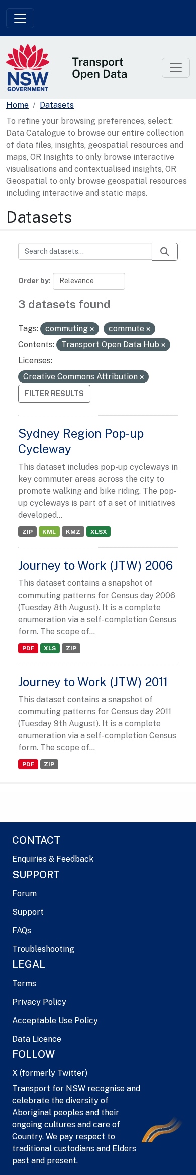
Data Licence (36, 1039)
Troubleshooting (43, 949)
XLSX (98, 531)
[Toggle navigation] (20, 18)
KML (49, 531)
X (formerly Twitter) (49, 1073)
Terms (24, 983)
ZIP (27, 531)
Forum (24, 893)
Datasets (57, 105)
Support (28, 912)
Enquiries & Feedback (52, 859)
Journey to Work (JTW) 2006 (95, 565)
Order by (33, 281)
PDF (28, 648)
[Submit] (165, 252)
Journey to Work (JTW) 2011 (93, 682)
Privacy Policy (39, 1002)
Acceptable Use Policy (55, 1020)
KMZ (73, 531)
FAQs (21, 930)
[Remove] (92, 329)
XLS (50, 648)
